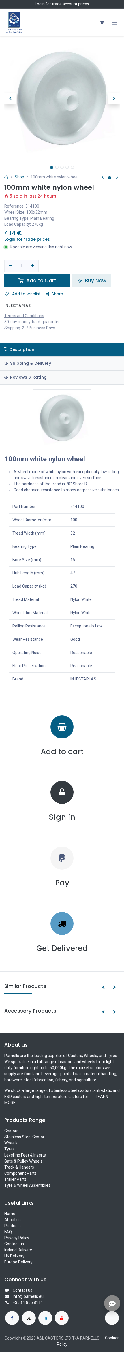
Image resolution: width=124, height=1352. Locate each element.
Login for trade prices (27, 239)
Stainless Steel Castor (24, 1137)
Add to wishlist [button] (26, 294)
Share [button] (57, 294)
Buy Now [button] (95, 280)
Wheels (11, 1143)
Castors (11, 1131)
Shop (19, 177)
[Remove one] (10, 266)
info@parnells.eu (28, 1296)
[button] (10, 98)
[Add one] (32, 266)
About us (12, 1219)
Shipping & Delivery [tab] (30, 363)
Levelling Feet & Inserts (25, 1155)
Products (12, 1225)
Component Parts (20, 1173)
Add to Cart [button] (40, 280)
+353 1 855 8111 (28, 1302)
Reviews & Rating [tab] (28, 377)
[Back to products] (109, 177)
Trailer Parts (15, 1179)
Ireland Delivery (18, 1250)
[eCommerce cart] (101, 22)
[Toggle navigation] (114, 22)
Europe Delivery (18, 1262)
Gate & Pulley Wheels (23, 1161)
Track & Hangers (19, 1167)
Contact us (14, 1244)
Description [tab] (21, 349)
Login (40, 4)
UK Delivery (14, 1256)
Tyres (9, 1149)
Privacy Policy (16, 1238)
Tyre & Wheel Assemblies (27, 1185)
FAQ (8, 1231)
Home (9, 1213)
